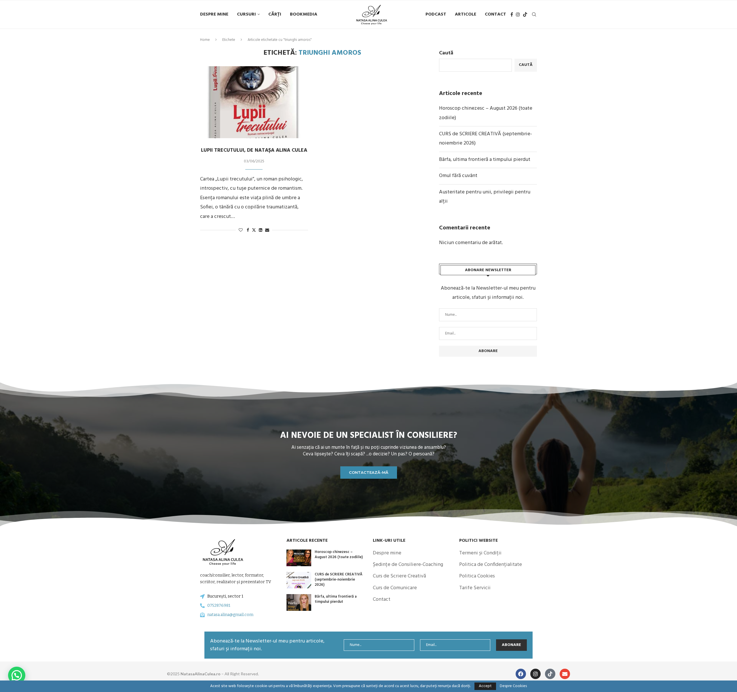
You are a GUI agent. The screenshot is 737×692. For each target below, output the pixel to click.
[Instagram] (518, 14)
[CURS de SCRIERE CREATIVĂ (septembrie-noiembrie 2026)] (298, 580)
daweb (272, 673)
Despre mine (214, 14)
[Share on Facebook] (248, 230)
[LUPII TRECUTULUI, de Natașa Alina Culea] (254, 102)
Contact (495, 14)
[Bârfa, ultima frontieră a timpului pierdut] (298, 602)
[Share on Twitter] (254, 230)
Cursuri (246, 14)
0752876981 (218, 605)
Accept (485, 686)
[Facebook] (511, 14)
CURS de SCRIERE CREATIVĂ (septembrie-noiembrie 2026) (338, 579)
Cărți (274, 14)
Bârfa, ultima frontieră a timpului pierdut (484, 159)
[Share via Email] (267, 230)
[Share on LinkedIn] (260, 230)
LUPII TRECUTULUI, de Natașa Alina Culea (254, 150)
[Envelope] (565, 674)
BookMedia (303, 14)
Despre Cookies (513, 686)
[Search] (534, 14)
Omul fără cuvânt (458, 176)
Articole (465, 14)
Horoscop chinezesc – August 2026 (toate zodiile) (339, 554)
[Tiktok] (525, 14)
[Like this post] (241, 230)
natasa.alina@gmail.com (230, 614)
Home (205, 40)
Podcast (436, 14)
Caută (446, 53)
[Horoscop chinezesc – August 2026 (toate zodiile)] (298, 558)
